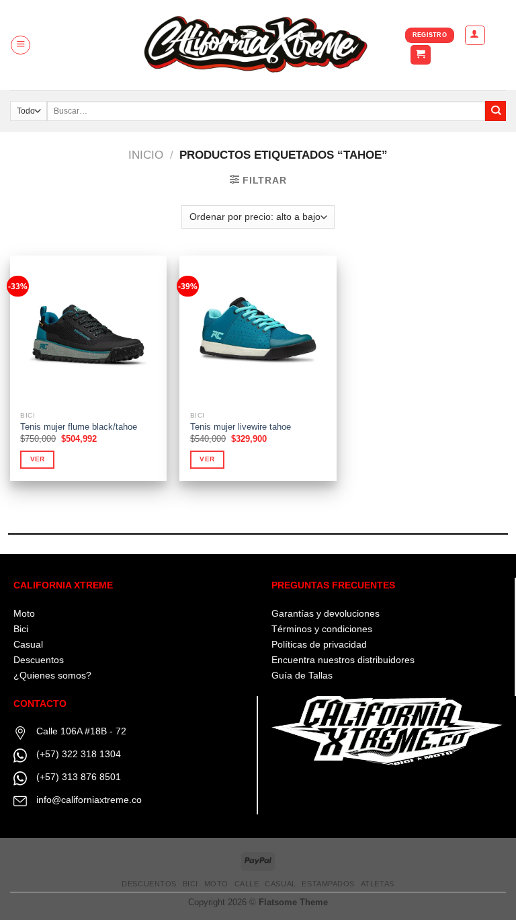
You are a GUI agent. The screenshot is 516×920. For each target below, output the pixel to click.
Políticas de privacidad (319, 644)
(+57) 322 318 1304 (78, 754)
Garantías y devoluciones (325, 613)
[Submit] (495, 111)
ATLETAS (377, 884)
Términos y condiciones (321, 628)
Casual (28, 644)
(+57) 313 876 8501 (78, 776)
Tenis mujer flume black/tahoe (78, 427)
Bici (20, 628)
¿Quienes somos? (52, 675)
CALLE (246, 884)
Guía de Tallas (302, 675)
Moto (24, 613)
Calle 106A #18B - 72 (81, 731)
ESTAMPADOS (328, 884)
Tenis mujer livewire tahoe (240, 427)
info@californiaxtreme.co (89, 799)
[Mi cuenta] (475, 35)
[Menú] (20, 45)
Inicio (145, 155)
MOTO (216, 884)
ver (37, 459)
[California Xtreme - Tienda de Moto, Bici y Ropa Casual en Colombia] (258, 45)
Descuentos (38, 659)
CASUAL (280, 884)
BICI (190, 884)
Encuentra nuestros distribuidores (343, 659)
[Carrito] (421, 55)
